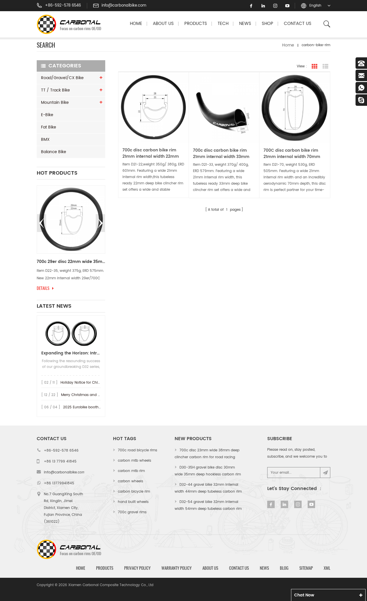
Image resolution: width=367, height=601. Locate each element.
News (245, 23)
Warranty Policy (176, 568)
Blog (284, 568)
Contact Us (297, 23)
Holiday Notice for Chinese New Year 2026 (96, 382)
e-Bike (47, 115)
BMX (45, 139)
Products (195, 23)
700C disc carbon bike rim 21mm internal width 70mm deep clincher (291, 153)
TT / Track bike (55, 90)
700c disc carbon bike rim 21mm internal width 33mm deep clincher (221, 153)
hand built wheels (133, 502)
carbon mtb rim (131, 471)
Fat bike (48, 127)
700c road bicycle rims (137, 450)
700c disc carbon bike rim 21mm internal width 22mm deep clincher (150, 153)
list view (325, 66)
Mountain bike (55, 102)
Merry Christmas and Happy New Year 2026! (99, 395)
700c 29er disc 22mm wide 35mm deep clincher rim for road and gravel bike (71, 262)
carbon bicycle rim (134, 491)
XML (327, 568)
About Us (163, 23)
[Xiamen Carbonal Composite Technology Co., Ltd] (71, 24)
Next (100, 223)
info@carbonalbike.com (123, 6)
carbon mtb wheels (134, 460)
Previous (41, 223)
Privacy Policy (137, 568)
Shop (267, 23)
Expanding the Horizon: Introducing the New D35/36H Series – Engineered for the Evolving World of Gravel (71, 353)
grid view (314, 66)
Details (43, 288)
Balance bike (53, 152)
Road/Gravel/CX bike (62, 78)
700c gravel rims (132, 512)
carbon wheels (130, 481)
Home (136, 23)
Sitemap (306, 568)
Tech (223, 23)
